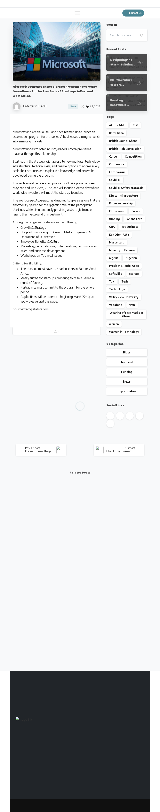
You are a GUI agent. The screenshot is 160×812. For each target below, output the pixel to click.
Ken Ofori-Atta (119, 234)
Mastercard (116, 242)
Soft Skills (115, 273)
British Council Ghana (123, 140)
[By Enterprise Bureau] (89, 497)
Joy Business (130, 226)
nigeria (113, 258)
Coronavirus (117, 172)
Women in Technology (124, 331)
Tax (111, 281)
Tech (124, 281)
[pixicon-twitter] (105, 694)
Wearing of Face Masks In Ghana (126, 314)
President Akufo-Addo (124, 265)
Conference (116, 164)
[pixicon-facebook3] (94, 694)
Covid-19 (115, 179)
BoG (135, 125)
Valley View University (123, 297)
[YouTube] (28, 3)
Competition (133, 156)
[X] (22, 3)
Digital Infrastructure (123, 195)
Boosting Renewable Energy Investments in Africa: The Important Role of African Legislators (44, 543)
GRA (112, 226)
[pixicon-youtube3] (116, 694)
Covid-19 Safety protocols (126, 187)
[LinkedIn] (34, 3)
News (127, 381)
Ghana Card (134, 219)
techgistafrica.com (36, 309)
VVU (132, 304)
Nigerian (131, 258)
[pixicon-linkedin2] (127, 694)
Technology (117, 289)
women (114, 324)
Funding (126, 371)
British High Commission (125, 148)
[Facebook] (17, 3)
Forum (136, 211)
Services (46, 809)
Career (113, 156)
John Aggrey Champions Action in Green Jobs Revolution (42, 637)
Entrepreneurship (120, 203)
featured (127, 362)
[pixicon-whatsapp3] (138, 700)
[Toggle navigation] (77, 13)
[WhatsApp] (46, 3)
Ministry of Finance (122, 250)
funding (114, 219)
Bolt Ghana (116, 133)
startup (134, 273)
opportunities (127, 391)
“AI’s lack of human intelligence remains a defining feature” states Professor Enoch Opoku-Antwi (113, 543)
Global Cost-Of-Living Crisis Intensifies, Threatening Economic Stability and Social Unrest (113, 635)
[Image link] (24, 720)
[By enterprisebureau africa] (19, 497)
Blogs (127, 352)
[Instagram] (40, 3)
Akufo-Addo (117, 125)
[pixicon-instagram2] (138, 694)
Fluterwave (116, 211)
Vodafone (115, 304)
